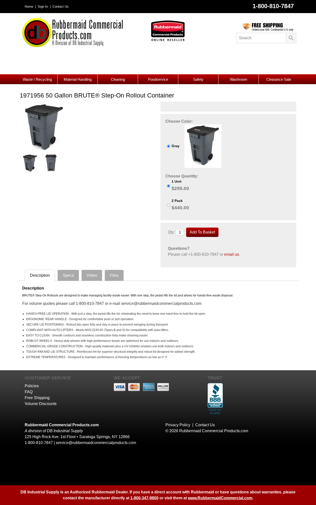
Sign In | (44, 6)
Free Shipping (37, 398)
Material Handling (78, 79)
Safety (198, 79)
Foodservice (158, 79)
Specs (68, 275)
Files (114, 275)
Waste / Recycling (37, 79)
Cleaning (118, 79)
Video (92, 275)
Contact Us (60, 6)
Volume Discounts (41, 404)
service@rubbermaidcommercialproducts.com (96, 443)
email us (231, 254)
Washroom (238, 79)
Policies (32, 386)
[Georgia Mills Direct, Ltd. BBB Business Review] (215, 415)
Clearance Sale (278, 79)
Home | (30, 6)
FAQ (29, 392)
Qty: (171, 232)
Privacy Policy (177, 425)
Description (40, 275)
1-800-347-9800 (144, 498)
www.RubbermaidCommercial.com (220, 498)
